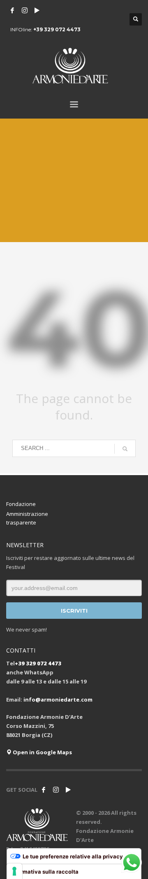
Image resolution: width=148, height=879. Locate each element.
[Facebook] (12, 10)
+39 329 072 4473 (57, 29)
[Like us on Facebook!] (43, 789)
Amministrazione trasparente (27, 518)
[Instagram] (24, 10)
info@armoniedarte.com (57, 699)
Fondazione (21, 504)
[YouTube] (37, 10)
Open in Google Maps (42, 752)
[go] (125, 448)
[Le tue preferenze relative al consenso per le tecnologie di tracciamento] (14, 871)
